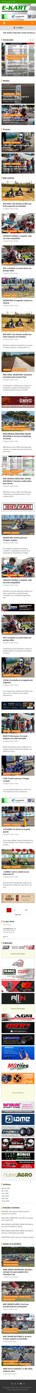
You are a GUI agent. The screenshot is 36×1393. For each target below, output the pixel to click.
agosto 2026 (6, 1188)
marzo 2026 (5, 1201)
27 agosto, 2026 (8, 209)
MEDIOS (18, 94)
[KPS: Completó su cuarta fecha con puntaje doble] (18, 625)
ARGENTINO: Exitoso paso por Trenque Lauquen (18, 1237)
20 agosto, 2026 (8, 101)
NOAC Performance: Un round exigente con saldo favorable (15, 167)
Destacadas (8, 40)
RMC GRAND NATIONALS (10, 58)
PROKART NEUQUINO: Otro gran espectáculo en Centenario (16, 119)
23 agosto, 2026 (8, 305)
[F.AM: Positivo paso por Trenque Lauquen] (18, 766)
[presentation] (30, 39)
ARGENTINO (7, 142)
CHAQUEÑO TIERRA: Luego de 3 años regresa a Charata (16, 98)
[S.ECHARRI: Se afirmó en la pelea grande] (18, 816)
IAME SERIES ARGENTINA (11, 1264)
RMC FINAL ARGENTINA (18, 370)
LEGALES (20, 231)
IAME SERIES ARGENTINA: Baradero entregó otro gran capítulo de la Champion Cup (17, 1272)
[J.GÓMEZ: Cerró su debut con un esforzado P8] (18, 859)
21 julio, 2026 (7, 1374)
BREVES (21, 199)
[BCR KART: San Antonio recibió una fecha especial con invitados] (18, 321)
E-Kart (16, 74)
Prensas (6, 129)
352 (26, 910)
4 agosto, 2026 (7, 1309)
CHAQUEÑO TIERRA (9, 94)
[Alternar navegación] (4, 23)
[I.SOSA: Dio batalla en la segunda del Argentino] (18, 667)
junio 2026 (5, 1193)
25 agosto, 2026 (8, 241)
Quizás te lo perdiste (12, 1244)
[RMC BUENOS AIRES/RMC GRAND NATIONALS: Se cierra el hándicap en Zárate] (18, 421)
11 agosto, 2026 (8, 1277)
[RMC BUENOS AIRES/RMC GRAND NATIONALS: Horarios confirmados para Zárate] (18, 466)
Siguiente (18, 915)
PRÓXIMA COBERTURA (18, 426)
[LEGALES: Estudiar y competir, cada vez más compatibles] (18, 567)
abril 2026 (5, 1198)
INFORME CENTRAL (25, 1296)
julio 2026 (5, 1191)
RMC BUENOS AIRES (17, 56)
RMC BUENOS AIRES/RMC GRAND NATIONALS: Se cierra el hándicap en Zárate (17, 436)
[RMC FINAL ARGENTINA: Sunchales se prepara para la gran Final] (18, 362)
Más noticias (8, 178)
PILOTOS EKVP (16, 142)
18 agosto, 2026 (8, 122)
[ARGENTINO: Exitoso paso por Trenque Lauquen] (18, 525)
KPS (11, 263)
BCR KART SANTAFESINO (11, 199)
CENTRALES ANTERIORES (11, 1262)
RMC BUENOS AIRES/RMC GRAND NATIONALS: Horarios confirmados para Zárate (18, 66)
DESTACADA (7, 56)
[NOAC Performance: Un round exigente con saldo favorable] (18, 723)
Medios (6, 81)
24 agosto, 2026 (8, 150)
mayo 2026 (5, 1196)
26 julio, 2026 (7, 1341)
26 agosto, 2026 (8, 74)
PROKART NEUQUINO (16, 115)
